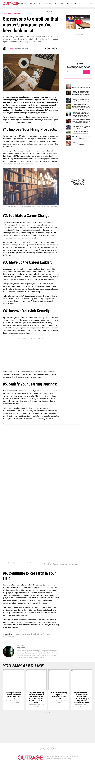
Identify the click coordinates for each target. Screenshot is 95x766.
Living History (59, 4)
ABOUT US (48, 756)
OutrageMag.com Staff (34, 704)
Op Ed (40, 4)
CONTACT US (74, 756)
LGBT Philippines (8, 636)
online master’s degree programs (25, 296)
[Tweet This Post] (49, 48)
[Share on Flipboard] (53, 48)
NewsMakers (21, 4)
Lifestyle (32, 4)
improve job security (10, 330)
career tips (29, 634)
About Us (47, 11)
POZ (68, 4)
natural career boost (17, 286)
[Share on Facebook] (45, 48)
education (37, 634)
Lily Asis (12, 48)
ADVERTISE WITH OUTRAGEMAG (60, 756)
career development (19, 634)
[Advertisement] (31, 353)
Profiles (48, 4)
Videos (75, 4)
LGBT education (46, 634)
